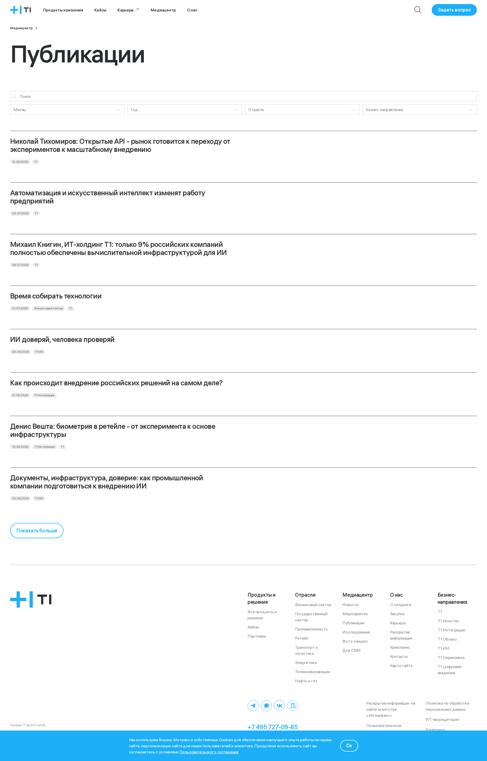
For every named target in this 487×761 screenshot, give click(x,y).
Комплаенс (400, 647)
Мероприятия (354, 613)
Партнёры (257, 636)
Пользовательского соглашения (209, 751)
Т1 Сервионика (451, 657)
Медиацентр (163, 9)
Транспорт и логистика (307, 650)
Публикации (353, 622)
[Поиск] (418, 9)
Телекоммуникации (312, 671)
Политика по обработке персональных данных (448, 706)
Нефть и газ (306, 680)
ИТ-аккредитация (442, 719)
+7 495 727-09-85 (273, 727)
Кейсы (100, 9)
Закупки (397, 613)
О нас (192, 9)
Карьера (125, 9)
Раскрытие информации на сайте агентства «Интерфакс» (391, 709)
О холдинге (400, 604)
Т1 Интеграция (451, 629)
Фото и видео (355, 641)
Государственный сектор (311, 616)
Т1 (440, 611)
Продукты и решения (63, 9)
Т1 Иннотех (448, 620)
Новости (350, 604)
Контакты (399, 656)
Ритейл (301, 638)
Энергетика (305, 662)
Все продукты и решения (263, 614)
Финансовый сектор (313, 604)
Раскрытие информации (401, 635)
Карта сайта (401, 665)
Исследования (356, 632)
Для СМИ (351, 650)
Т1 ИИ (443, 648)
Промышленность (311, 628)
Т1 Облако (447, 639)
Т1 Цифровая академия (450, 669)
